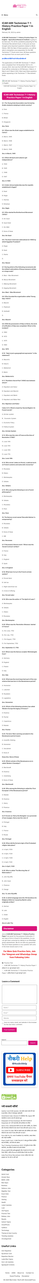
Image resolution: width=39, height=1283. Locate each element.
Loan (3, 1208)
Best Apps (5, 1182)
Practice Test (8, 963)
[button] (36, 15)
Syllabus (4, 1227)
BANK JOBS (5, 1180)
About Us (20, 1273)
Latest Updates (7, 1205)
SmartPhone (6, 1225)
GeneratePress (30, 1280)
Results (4, 1219)
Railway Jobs (6, 1216)
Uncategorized (6, 1239)
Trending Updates (7, 1236)
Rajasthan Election (7, 1256)
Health (4, 1202)
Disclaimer (25, 1276)
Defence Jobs (6, 1188)
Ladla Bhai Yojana (7, 1259)
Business (4, 1185)
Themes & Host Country (9, 1233)
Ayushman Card (7, 1253)
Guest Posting (15, 1276)
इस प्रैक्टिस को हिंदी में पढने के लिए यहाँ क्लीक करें (14, 58)
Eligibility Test (6, 1191)
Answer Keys (6, 1177)
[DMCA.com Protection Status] (9, 1099)
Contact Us (30, 1273)
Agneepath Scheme (8, 1265)
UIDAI (13, 1273)
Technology (5, 1230)
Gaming (4, 1199)
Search (4, 1039)
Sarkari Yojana (6, 1222)
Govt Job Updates (8, 1262)
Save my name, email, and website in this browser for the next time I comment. (20, 1023)
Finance (4, 1196)
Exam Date (5, 1194)
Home (7, 1273)
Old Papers (5, 1211)
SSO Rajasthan (6, 1251)
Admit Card (5, 1174)
